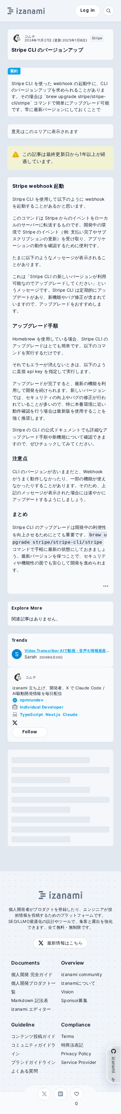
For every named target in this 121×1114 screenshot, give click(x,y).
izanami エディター (31, 1009)
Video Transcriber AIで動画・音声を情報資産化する (65, 650)
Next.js (53, 714)
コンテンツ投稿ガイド (33, 1036)
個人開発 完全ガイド (32, 974)
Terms (67, 1036)
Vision (67, 991)
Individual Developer (41, 707)
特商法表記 (72, 1045)
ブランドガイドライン (33, 1062)
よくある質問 (24, 1070)
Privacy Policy (76, 1053)
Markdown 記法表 (29, 1000)
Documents (25, 963)
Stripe (97, 38)
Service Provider (78, 1062)
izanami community (81, 974)
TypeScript (31, 714)
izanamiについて (78, 983)
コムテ (30, 36)
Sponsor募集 (74, 1000)
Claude (70, 714)
